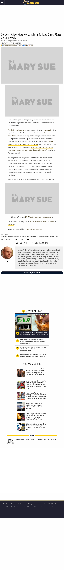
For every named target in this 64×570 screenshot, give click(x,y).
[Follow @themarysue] (16, 240)
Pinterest (51, 221)
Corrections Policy (25, 506)
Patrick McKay (34, 236)
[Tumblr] (25, 240)
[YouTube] (28, 240)
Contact (54, 506)
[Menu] (2, 2)
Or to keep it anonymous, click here (45, 439)
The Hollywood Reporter (16, 130)
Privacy (30, 504)
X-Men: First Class (54, 236)
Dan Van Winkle (6, 43)
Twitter (32, 221)
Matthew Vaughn (26, 236)
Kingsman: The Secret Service (14, 236)
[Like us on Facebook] (19, 240)
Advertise (23, 504)
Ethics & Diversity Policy (12, 506)
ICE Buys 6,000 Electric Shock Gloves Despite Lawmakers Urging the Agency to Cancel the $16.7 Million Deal (36, 426)
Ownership (47, 506)
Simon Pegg (46, 236)
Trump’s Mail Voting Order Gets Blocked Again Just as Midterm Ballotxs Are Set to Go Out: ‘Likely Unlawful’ (35, 406)
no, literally (48, 130)
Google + (11, 224)
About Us (17, 504)
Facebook (38, 221)
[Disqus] (32, 470)
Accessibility (47, 504)
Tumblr (44, 221)
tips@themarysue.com (34, 229)
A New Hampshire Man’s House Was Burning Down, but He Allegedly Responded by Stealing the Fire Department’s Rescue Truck (36, 416)
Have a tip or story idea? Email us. (24, 439)
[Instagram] (22, 240)
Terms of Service (38, 504)
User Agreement (56, 504)
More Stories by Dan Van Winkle (32, 273)
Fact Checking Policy (37, 506)
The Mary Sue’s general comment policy (38, 217)
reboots (40, 236)
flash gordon (4, 236)
